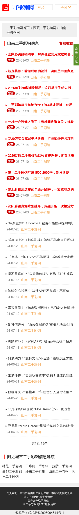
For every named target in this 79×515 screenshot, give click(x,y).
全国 (64, 7)
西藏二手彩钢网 (44, 27)
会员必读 (76, 54)
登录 (41, 7)
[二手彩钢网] (21, 7)
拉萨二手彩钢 (62, 466)
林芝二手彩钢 (12, 466)
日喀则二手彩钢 (36, 466)
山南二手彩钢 (40, 60)
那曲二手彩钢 (35, 471)
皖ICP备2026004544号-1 (46, 512)
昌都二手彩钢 (12, 471)
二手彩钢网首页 (18, 27)
